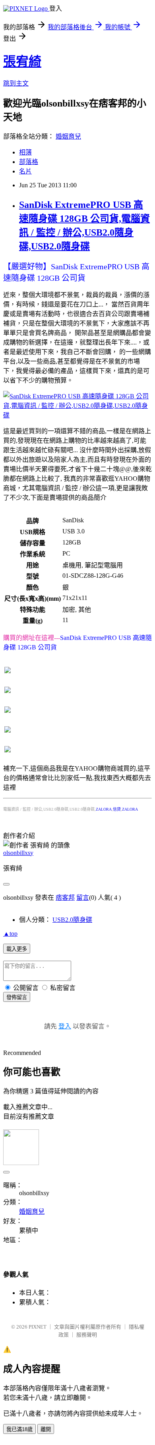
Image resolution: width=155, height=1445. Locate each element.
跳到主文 (16, 83)
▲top (10, 933)
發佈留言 (16, 997)
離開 (46, 1429)
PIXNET (37, 1327)
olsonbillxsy (18, 852)
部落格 (28, 161)
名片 (25, 171)
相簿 (25, 152)
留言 (82, 897)
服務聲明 (86, 1335)
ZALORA (104, 809)
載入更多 (16, 949)
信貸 (117, 809)
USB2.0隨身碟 (72, 919)
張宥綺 (22, 61)
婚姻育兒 (68, 136)
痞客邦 (65, 897)
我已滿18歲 (19, 1429)
